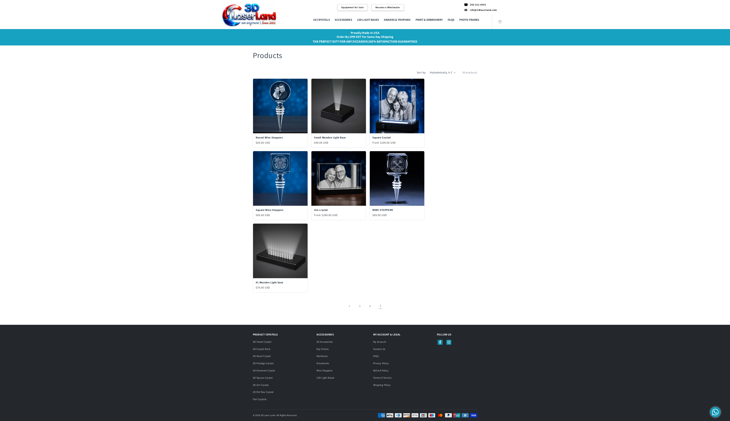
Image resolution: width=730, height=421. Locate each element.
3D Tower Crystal (262, 341)
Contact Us (379, 349)
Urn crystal (321, 210)
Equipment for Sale (352, 7)
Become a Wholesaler (387, 7)
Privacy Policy (381, 363)
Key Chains (323, 349)
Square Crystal (381, 137)
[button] (321, 20)
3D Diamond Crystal (264, 370)
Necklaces (322, 356)
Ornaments (323, 363)
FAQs (376, 356)
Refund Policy (381, 370)
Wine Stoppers (324, 370)
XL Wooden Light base (269, 282)
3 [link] (380, 306)
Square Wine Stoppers (269, 210)
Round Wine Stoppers (269, 137)
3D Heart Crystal (262, 356)
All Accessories (325, 341)
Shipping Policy (382, 385)
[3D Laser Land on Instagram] (449, 342)
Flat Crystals (260, 399)
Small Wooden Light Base (330, 137)
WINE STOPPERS (382, 210)
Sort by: (421, 72)
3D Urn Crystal (261, 385)
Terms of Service (382, 377)
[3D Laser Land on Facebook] (440, 342)
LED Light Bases (325, 377)
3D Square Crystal (263, 377)
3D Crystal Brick (262, 349)
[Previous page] (349, 306)
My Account (379, 341)
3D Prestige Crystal (263, 363)
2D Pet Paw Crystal (263, 392)
